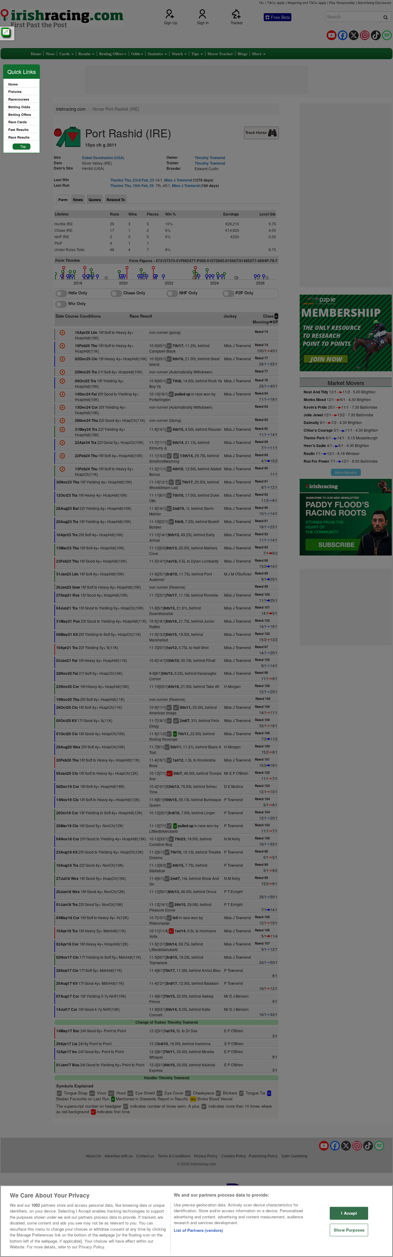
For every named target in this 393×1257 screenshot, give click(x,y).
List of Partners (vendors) (198, 1230)
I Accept (349, 1213)
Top (23, 146)
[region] (196, 1221)
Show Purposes (349, 1230)
